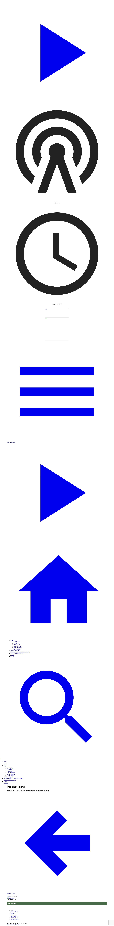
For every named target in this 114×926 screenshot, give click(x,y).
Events (12, 655)
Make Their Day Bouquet (16, 653)
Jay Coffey (16, 643)
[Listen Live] (57, 51)
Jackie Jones (17, 649)
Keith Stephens (18, 647)
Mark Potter (17, 641)
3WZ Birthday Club (15, 650)
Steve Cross (17, 644)
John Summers (17, 646)
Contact (12, 656)
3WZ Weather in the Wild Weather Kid (20, 652)
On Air (11, 640)
